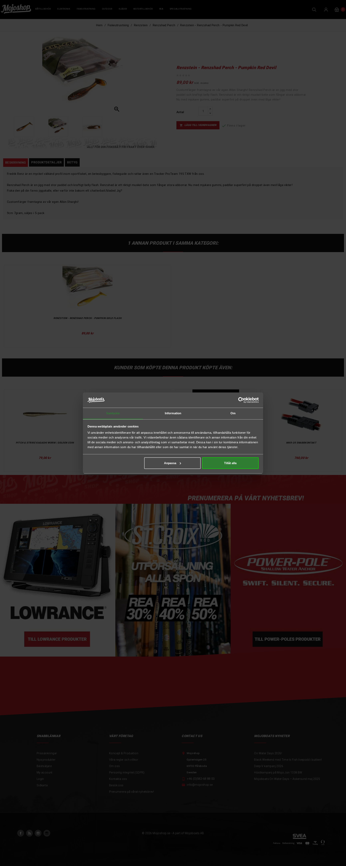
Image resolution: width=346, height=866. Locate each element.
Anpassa (170, 463)
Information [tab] (173, 413)
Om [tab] (232, 413)
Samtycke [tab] (113, 413)
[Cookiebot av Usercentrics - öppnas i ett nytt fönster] (241, 400)
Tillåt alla (230, 463)
